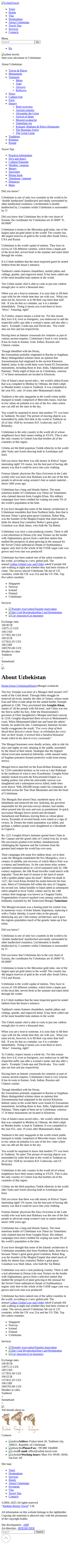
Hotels (12, 12)
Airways (20, 87)
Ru (10, 48)
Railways (21, 90)
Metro (19, 80)
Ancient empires (25, 110)
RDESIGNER (26, 1528)
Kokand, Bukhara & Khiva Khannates (37, 126)
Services (13, 28)
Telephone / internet (20, 178)
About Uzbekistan (19, 22)
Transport (14, 77)
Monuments (15, 73)
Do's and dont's (17, 158)
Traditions (14, 136)
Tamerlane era (24, 123)
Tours (12, 9)
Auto (19, 83)
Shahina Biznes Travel (15, 1506)
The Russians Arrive (27, 129)
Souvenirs (14, 171)
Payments (14, 1486)
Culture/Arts (16, 96)
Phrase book (16, 175)
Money (13, 168)
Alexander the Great (27, 113)
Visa (11, 15)
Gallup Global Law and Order (27, 564)
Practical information (20, 155)
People (12, 142)
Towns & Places (18, 70)
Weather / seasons (19, 165)
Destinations (16, 19)
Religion (13, 139)
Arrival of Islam (25, 116)
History (13, 103)
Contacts (13, 32)
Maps (12, 185)
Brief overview (24, 106)
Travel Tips (15, 25)
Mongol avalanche (26, 120)
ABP (26, 1524)
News (12, 93)
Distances (14, 181)
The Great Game (25, 133)
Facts (12, 100)
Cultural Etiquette (19, 161)
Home (4, 685)
